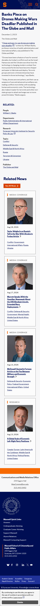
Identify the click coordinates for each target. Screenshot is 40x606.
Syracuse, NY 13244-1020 (15, 553)
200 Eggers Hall (10, 551)
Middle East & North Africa (13, 148)
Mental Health (23, 314)
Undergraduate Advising (13, 526)
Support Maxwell (10, 533)
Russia (5, 152)
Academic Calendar (7, 579)
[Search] (36, 4)
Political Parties (23, 455)
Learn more (17, 597)
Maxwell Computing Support (14, 540)
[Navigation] (30, 4)
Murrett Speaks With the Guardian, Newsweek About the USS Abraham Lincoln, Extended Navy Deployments (18, 302)
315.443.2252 (10, 556)
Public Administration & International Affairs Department (17, 122)
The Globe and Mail (10, 167)
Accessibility (18, 579)
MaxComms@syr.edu (20, 484)
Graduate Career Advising (13, 529)
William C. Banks (9, 113)
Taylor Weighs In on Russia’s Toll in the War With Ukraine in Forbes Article (20, 234)
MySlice (17, 581)
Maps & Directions (7, 581)
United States (12, 320)
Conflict (6, 141)
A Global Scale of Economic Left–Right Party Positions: (18, 439)
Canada (10, 449)
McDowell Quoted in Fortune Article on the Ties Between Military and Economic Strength (19, 373)
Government (19, 242)
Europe (17, 449)
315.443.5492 (20, 487)
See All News (10, 186)
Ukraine (6, 159)
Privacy (24, 581)
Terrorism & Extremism (12, 156)
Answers (6, 522)
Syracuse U (31, 581)
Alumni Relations (9, 536)
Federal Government (20, 384)
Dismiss (20, 602)
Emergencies (28, 579)
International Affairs (15, 245)
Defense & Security (10, 145)
